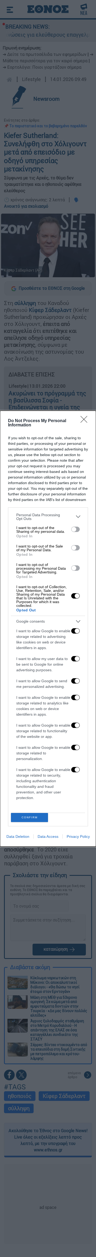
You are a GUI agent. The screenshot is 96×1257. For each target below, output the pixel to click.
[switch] (75, 529)
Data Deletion (17, 836)
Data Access (48, 836)
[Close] (86, 421)
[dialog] (48, 629)
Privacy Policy (78, 836)
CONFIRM (30, 817)
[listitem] (48, 516)
